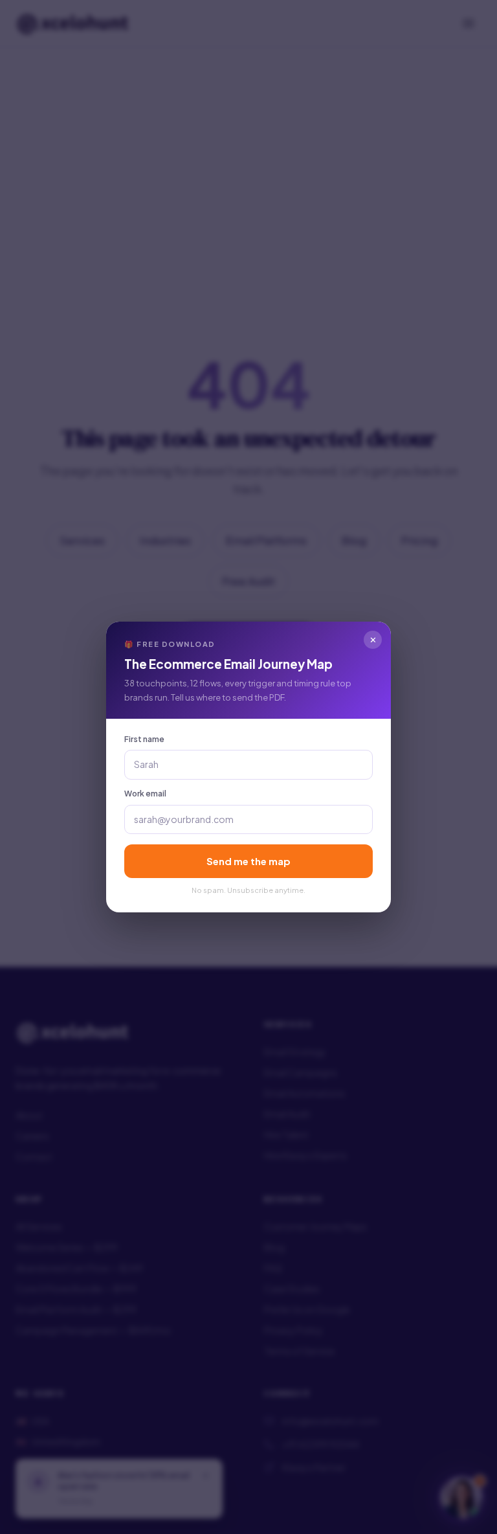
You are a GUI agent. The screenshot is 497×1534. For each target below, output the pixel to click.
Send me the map (248, 861)
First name (144, 739)
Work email (145, 793)
